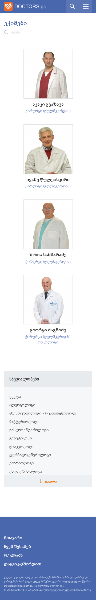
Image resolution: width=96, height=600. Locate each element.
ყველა (15, 396)
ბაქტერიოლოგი (23, 421)
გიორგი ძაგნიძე (48, 329)
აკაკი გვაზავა (48, 104)
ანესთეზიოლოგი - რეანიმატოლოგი (42, 413)
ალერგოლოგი (22, 404)
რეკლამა (13, 555)
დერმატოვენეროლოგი (30, 454)
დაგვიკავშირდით (22, 563)
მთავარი (13, 537)
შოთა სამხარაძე (48, 254)
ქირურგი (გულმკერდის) (48, 110)
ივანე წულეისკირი (48, 179)
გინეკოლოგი (21, 446)
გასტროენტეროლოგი (29, 429)
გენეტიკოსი (20, 437)
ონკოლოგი (48, 342)
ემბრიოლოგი (21, 462)
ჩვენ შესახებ (17, 546)
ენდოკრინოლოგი (25, 471)
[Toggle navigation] (85, 6)
